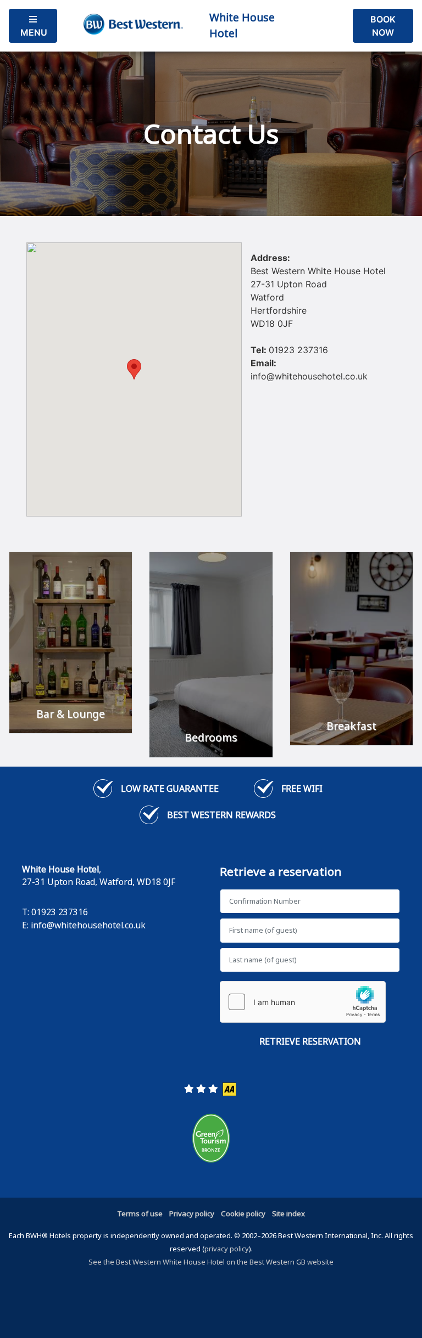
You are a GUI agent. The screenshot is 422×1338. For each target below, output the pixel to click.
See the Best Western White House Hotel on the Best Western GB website (211, 1262)
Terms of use (140, 1213)
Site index (288, 1213)
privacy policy (226, 1249)
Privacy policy (191, 1213)
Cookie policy (243, 1213)
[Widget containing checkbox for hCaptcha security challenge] (303, 1002)
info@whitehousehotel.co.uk (88, 925)
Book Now (383, 26)
